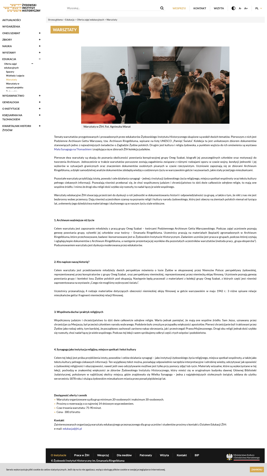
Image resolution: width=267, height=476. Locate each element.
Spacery (10, 71)
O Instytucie (11, 108)
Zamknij (256, 469)
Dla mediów (124, 455)
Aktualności (11, 20)
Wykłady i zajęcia (15, 75)
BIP (197, 455)
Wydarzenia (11, 26)
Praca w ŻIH (81, 455)
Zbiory (7, 39)
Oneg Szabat (11, 33)
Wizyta (219, 8)
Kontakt (199, 8)
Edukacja (9, 59)
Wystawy (9, 52)
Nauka (7, 46)
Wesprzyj (179, 8)
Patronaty (146, 455)
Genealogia (10, 102)
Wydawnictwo (13, 95)
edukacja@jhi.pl (72, 428)
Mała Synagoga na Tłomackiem (72, 149)
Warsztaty (11, 79)
